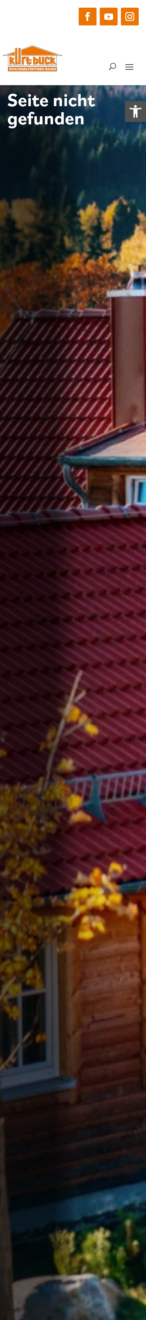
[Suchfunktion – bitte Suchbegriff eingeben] (112, 66)
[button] (88, 16)
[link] (135, 111)
